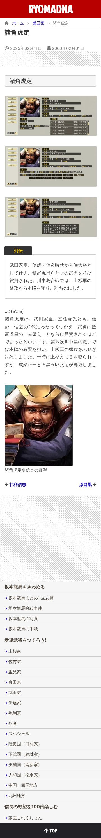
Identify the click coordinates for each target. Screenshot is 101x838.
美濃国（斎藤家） (25, 764)
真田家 (14, 682)
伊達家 (14, 702)
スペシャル (18, 733)
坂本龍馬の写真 (23, 618)
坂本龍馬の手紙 (23, 628)
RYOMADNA (50, 9)
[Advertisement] (51, 58)
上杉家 (14, 651)
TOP (53, 830)
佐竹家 (14, 661)
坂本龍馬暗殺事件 (25, 608)
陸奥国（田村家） (25, 744)
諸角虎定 (17, 32)
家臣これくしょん (25, 817)
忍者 (12, 723)
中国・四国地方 (23, 785)
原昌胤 (85, 484)
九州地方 (16, 795)
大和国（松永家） (25, 775)
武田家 (14, 692)
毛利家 (14, 713)
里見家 (14, 671)
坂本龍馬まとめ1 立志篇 (31, 598)
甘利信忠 (17, 484)
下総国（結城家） (25, 754)
